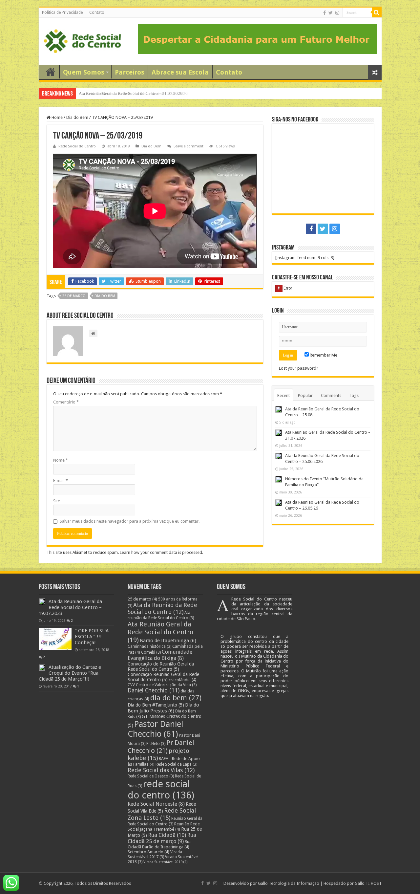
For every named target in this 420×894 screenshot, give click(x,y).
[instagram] (337, 13)
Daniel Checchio (153, 690)
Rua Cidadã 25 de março (162, 838)
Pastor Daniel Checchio (155, 729)
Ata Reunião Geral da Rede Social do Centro (160, 632)
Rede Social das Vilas (161, 770)
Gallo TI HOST (368, 883)
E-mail (60, 480)
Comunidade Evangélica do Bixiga (160, 655)
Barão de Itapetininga (168, 640)
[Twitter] (330, 13)
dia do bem (104, 296)
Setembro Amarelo (148, 851)
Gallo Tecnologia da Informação (288, 883)
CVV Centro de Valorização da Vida (162, 685)
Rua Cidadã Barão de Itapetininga (160, 844)
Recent (283, 395)
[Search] (377, 12)
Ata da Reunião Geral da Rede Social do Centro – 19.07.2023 (70, 607)
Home (57, 117)
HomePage (50, 71)
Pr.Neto (155, 743)
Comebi (151, 652)
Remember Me (323, 355)
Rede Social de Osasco (151, 776)
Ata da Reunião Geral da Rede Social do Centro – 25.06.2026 (134, 93)
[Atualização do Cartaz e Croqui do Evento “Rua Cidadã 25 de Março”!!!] (42, 667)
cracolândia (183, 679)
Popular (305, 395)
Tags (354, 395)
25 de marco (74, 296)
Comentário (66, 402)
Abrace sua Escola (180, 72)
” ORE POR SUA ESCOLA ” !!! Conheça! (92, 636)
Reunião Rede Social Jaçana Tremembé (164, 826)
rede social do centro (161, 789)
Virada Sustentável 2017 (155, 854)
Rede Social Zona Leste (162, 814)
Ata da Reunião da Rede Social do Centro (162, 608)
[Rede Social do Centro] (82, 40)
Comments (331, 395)
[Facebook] (324, 13)
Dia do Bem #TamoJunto (156, 705)
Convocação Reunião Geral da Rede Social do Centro (163, 677)
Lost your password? (298, 368)
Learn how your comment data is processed (161, 552)
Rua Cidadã (167, 835)
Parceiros (129, 72)
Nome (60, 460)
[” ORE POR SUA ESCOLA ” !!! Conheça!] (55, 639)
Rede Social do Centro (77, 146)
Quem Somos (83, 72)
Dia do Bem (77, 117)
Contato (96, 12)
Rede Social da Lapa (176, 764)
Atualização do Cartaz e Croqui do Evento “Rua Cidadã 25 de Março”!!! (70, 673)
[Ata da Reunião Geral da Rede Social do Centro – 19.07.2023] (42, 602)
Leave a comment (188, 146)
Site (56, 500)
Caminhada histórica (149, 646)
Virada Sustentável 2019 (165, 862)
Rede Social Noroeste (156, 804)
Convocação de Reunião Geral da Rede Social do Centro (161, 666)
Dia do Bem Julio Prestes (163, 708)
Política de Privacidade (62, 12)
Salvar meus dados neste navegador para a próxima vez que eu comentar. (130, 521)
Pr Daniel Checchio (161, 746)
